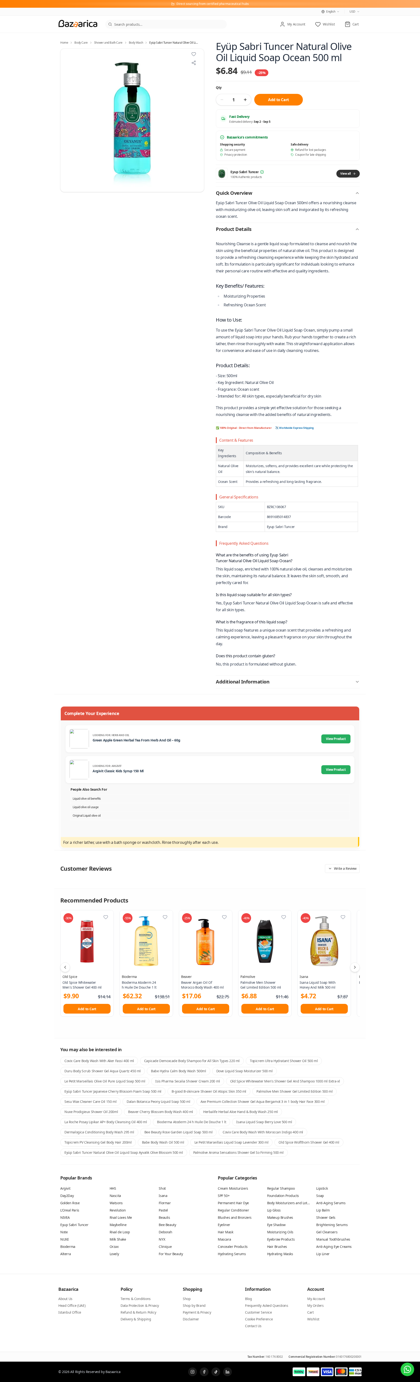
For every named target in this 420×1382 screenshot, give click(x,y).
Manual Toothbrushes (333, 1239)
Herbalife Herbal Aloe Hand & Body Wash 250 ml (240, 1111)
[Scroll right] (355, 967)
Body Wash (136, 43)
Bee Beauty (167, 1224)
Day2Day (67, 1195)
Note (64, 1232)
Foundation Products (283, 1195)
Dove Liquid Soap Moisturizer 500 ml (244, 1071)
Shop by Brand (194, 1305)
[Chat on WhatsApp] (407, 1369)
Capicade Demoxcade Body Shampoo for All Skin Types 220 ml (192, 1060)
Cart (310, 1312)
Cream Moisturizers (233, 1188)
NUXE (64, 1239)
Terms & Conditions (136, 1298)
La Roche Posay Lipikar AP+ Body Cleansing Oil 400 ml (105, 1122)
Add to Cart (278, 99)
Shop (187, 1298)
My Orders (315, 1305)
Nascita (115, 1195)
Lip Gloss (274, 1210)
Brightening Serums (332, 1224)
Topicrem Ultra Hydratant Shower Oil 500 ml (284, 1060)
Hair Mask (225, 1232)
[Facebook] (204, 1371)
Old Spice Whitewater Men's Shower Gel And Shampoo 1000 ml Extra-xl (285, 1081)
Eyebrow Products (281, 1239)
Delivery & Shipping (136, 1319)
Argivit (65, 1188)
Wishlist (313, 1319)
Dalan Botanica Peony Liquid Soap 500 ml (158, 1101)
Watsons (116, 1203)
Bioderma (129, 976)
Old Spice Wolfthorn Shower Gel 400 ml (309, 1142)
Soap (320, 1195)
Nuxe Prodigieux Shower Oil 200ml (91, 1111)
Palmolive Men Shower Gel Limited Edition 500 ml (294, 1091)
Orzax (114, 1246)
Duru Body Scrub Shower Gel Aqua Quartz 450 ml (102, 1071)
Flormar (165, 1203)
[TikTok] (215, 1371)
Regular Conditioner (233, 1210)
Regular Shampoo (281, 1188)
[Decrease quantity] (222, 100)
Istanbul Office (69, 1312)
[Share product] (193, 62)
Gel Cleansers (326, 1232)
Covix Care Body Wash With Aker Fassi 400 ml (99, 1060)
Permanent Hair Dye (233, 1203)
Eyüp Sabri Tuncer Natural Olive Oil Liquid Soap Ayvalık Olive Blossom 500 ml (123, 1152)
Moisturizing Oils (280, 1232)
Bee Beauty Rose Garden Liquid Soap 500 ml (178, 1132)
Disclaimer (191, 1319)
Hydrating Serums (232, 1254)
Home (64, 43)
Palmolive (247, 976)
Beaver (186, 976)
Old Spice (69, 976)
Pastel (163, 1210)
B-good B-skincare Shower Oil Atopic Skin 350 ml (209, 1091)
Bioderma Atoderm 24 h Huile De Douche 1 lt (191, 1122)
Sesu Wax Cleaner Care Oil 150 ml (90, 1101)
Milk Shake (118, 1239)
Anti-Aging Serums (330, 1203)
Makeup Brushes (280, 1217)
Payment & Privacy (197, 1312)
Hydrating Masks (280, 1254)
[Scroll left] (65, 967)
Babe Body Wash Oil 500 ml (163, 1142)
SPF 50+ (223, 1195)
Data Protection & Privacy (140, 1305)
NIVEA (65, 1217)
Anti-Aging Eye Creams (334, 1246)
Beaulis (164, 1217)
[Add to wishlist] (193, 54)
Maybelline (118, 1224)
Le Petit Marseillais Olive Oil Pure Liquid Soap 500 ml (104, 1081)
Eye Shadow (276, 1224)
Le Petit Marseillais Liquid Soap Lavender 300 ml (231, 1142)
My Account (316, 1298)
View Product (336, 739)
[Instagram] (192, 1371)
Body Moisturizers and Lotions (290, 1203)
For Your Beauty (171, 1254)
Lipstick (322, 1188)
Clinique (165, 1246)
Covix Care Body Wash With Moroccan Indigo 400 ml (263, 1132)
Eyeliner (224, 1224)
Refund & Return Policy (138, 1312)
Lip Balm (323, 1210)
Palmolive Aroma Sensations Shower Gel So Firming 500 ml (238, 1152)
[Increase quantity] (245, 100)
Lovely (114, 1254)
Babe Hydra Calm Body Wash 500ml (178, 1071)
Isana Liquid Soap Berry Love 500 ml (264, 1122)
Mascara (224, 1239)
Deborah (165, 1232)
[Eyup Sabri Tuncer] (222, 173)
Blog (248, 1298)
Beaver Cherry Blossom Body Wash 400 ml (160, 1111)
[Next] (197, 120)
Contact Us (253, 1326)
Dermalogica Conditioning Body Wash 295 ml (99, 1132)
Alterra (65, 1254)
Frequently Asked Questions (266, 1305)
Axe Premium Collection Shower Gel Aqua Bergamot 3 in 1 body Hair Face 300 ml (263, 1101)
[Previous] (66, 120)
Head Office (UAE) (71, 1305)
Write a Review (345, 868)
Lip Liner (322, 1254)
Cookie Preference (259, 1319)
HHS (113, 1188)
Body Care (81, 43)
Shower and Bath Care (108, 43)
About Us (65, 1298)
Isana (304, 976)
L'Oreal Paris (69, 1210)
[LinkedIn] (227, 1371)
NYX (162, 1239)
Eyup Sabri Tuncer (74, 1224)
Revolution (118, 1210)
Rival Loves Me (121, 1217)
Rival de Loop (120, 1232)
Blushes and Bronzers (235, 1217)
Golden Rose (70, 1203)
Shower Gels (325, 1217)
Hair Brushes (277, 1246)
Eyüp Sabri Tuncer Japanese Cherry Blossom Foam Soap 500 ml (112, 1091)
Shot (162, 1188)
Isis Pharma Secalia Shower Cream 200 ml (187, 1081)
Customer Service (258, 1312)
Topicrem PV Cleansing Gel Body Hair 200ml (98, 1142)
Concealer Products (233, 1246)
